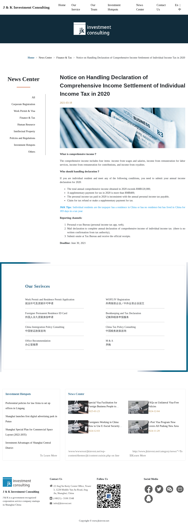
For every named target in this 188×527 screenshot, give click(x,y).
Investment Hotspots (24, 145)
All (33, 97)
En (176, 5)
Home (62, 5)
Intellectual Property (24, 131)
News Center (45, 57)
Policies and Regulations (22, 138)
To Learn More (48, 455)
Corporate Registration (23, 104)
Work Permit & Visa (24, 111)
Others (31, 151)
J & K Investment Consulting (26, 7)
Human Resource (26, 124)
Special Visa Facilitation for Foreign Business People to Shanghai (102, 406)
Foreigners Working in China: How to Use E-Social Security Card (104, 426)
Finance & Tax (64, 57)
